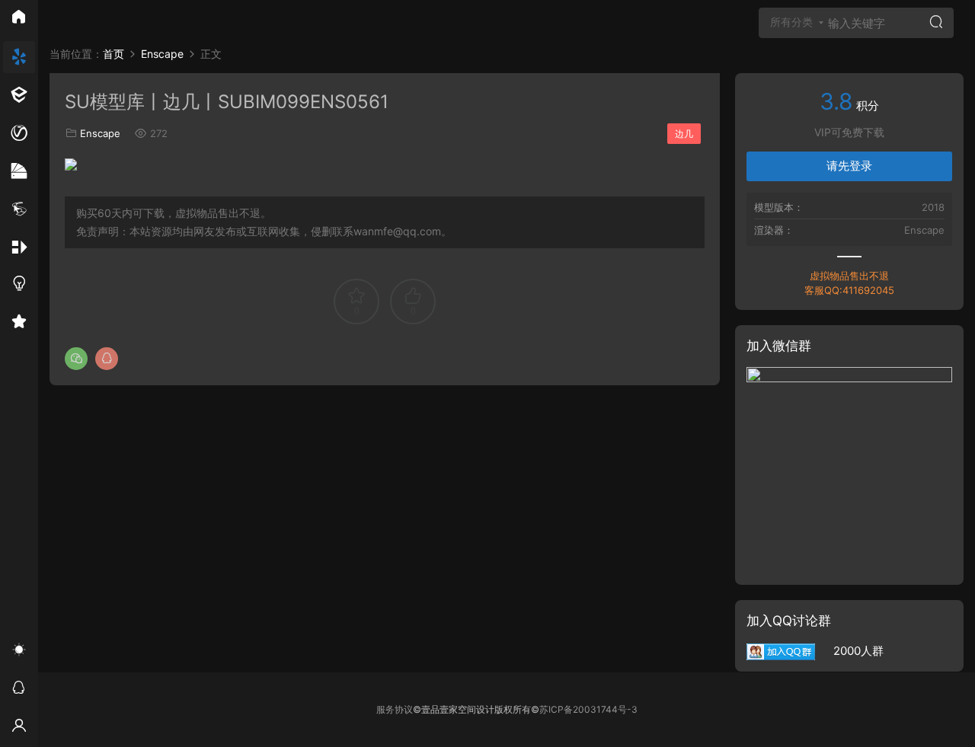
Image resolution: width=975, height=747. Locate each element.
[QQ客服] (19, 690)
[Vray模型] (19, 133)
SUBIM (72, 26)
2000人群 (849, 650)
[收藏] (19, 324)
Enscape (100, 133)
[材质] (19, 171)
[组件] (19, 247)
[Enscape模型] (19, 57)
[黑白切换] (19, 652)
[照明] (19, 286)
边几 (684, 133)
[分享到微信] (76, 358)
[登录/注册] (19, 728)
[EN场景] (19, 95)
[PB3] (19, 209)
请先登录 (849, 165)
